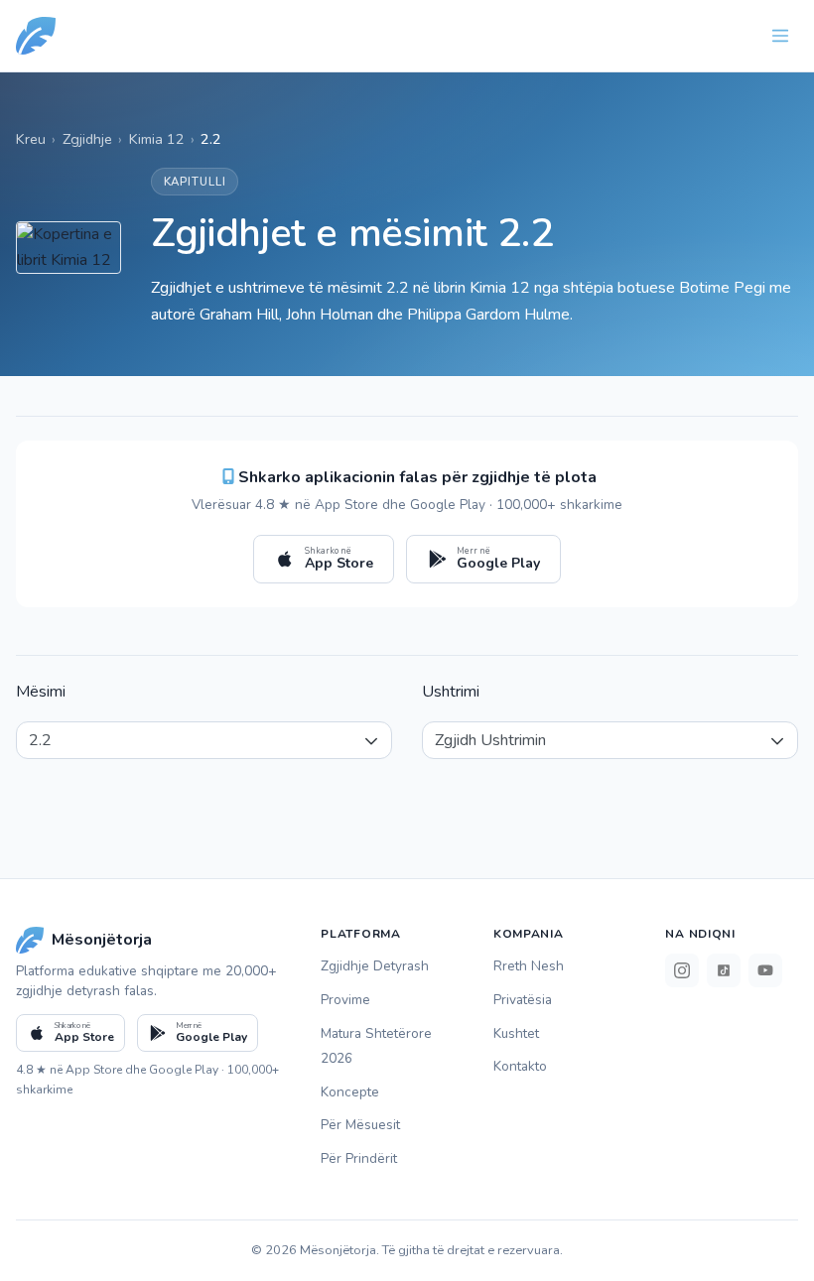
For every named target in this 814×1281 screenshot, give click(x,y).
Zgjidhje (87, 139)
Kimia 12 (157, 139)
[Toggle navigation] (780, 36)
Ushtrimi (450, 692)
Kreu (31, 139)
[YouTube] (765, 970)
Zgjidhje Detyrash (375, 966)
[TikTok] (724, 970)
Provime (345, 999)
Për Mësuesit (360, 1124)
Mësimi (41, 692)
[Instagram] (682, 970)
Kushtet (516, 1033)
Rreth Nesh (528, 966)
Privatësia (522, 999)
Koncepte (350, 1092)
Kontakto (520, 1066)
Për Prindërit (359, 1158)
